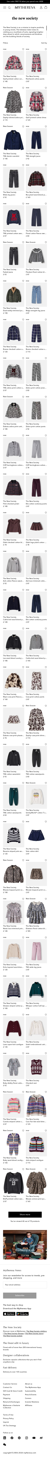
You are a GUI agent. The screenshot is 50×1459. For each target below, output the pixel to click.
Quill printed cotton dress (36, 117)
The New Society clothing (36, 1331)
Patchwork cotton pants (35, 79)
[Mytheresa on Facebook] (12, 1438)
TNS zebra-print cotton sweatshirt (16, 388)
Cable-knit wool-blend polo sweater (17, 620)
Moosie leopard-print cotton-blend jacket (19, 890)
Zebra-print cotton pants (35, 426)
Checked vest (31, 1083)
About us (28, 1384)
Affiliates (28, 1405)
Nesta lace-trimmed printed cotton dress (19, 928)
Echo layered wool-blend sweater (16, 967)
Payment (6, 1395)
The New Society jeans (34, 1333)
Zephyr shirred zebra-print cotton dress (18, 117)
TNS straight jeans (33, 156)
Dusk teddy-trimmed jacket (14, 311)
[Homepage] (25, 7)
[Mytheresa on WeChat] (4, 1444)
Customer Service (10, 1384)
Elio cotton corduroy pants (36, 504)
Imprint (6, 1422)
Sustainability (30, 1391)
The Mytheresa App (33, 1387)
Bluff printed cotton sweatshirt (15, 1199)
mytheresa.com (29, 1453)
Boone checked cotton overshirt (15, 349)
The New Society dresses (14, 1333)
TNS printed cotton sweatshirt (15, 233)
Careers (28, 1398)
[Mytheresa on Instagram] (26, 1438)
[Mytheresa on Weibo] (41, 1438)
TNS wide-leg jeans (33, 967)
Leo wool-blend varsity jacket (14, 658)
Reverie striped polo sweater (14, 851)
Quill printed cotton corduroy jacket (17, 79)
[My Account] (41, 7)
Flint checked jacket (11, 504)
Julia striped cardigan (34, 1160)
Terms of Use (8, 1415)
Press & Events (30, 1395)
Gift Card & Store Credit (12, 1391)
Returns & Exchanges (11, 1402)
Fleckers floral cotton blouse (37, 272)
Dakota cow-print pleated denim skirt (18, 735)
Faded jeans (8, 272)
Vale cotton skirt (32, 851)
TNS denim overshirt (11, 156)
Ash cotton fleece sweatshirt (14, 581)
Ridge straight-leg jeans (35, 311)
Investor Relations (32, 1402)
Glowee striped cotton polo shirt (16, 1006)
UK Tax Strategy (9, 1426)
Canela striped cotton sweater (15, 1122)
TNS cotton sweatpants (35, 774)
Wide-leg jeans (9, 195)
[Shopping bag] (45, 7)
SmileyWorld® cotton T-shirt (37, 813)
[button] (23, 49)
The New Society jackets (12, 1336)
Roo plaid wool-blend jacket (37, 195)
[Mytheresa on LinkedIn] (4, 1438)
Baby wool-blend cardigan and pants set (19, 1160)
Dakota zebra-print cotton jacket (16, 426)
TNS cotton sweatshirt (11, 774)
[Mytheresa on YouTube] (34, 1438)
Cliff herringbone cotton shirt (14, 465)
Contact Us (7, 1387)
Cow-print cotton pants (35, 697)
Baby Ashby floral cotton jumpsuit (16, 1083)
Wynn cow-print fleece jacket (14, 697)
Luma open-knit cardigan (13, 1044)
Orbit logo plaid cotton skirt (37, 542)
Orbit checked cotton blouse (14, 542)
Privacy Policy (8, 1418)
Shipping (6, 1398)
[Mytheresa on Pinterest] (19, 1438)
